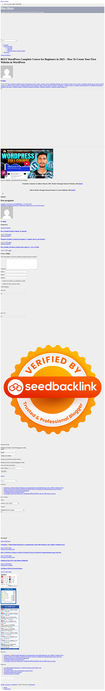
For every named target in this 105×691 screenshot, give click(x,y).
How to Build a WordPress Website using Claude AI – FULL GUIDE (20, 247)
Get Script (5, 648)
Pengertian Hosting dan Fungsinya (13, 672)
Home (5, 687)
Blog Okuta (7, 8)
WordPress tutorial (17, 87)
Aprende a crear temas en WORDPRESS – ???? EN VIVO (16, 204)
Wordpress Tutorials (45, 87)
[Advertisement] (52, 25)
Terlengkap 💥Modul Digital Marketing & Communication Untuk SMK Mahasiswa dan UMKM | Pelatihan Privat (33, 487)
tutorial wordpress (52, 85)
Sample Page (7, 689)
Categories (3, 510)
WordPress (60, 85)
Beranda (6, 45)
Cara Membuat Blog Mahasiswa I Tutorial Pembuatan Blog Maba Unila (22, 667)
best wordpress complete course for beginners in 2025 (22, 84)
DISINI (80, 183)
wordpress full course (6, 87)
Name (3, 271)
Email (3, 274)
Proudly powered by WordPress (9, 684)
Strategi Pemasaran (5, 541)
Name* (2, 449)
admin (4, 80)
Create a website (40, 84)
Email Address (5, 468)
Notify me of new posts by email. (11, 284)
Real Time (9, 648)
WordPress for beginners (96, 85)
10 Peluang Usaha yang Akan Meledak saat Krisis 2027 (18, 670)
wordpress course (68, 85)
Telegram (9, 49)
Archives (3, 503)
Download (6, 52)
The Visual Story (8, 669)
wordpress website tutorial (57, 87)
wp (66, 87)
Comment (3, 268)
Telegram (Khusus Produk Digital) (16, 51)
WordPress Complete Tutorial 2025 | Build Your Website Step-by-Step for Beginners (22, 205)
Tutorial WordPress (6, 55)
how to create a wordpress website (82, 84)
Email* (2, 452)
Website (3, 277)
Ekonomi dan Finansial (7, 565)
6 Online (5, 602)
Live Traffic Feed (10, 606)
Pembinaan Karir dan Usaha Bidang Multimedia (16, 490)
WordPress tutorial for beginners (31, 87)
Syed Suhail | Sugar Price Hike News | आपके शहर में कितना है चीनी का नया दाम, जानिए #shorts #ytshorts (30, 493)
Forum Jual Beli (8, 46)
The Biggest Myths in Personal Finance (14, 492)
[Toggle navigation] (1, 39)
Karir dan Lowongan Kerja (8, 549)
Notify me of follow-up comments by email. (14, 281)
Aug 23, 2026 (4, 548)
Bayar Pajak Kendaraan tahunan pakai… (10, 622)
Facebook (9, 48)
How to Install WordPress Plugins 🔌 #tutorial (13, 231)
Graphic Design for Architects (11, 673)
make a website (43, 85)
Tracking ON (10, 602)
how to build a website (67, 84)
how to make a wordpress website (21, 85)
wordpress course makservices (81, 85)
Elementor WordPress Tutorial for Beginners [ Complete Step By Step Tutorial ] (23, 239)
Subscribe (3, 471)
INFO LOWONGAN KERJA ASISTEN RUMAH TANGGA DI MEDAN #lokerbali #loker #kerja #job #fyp (33, 489)
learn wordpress (34, 85)
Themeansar (32, 684)
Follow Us (3, 476)
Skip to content (4, 1)
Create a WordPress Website (53, 84)
